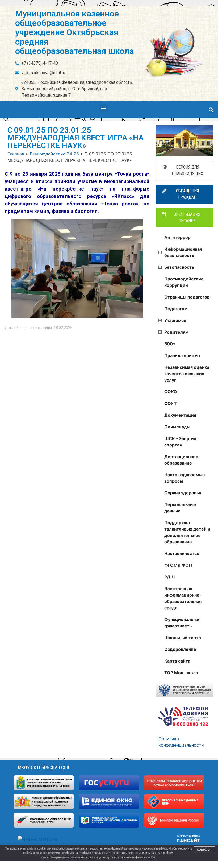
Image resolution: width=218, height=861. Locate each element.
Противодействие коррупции (184, 282)
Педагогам (175, 308)
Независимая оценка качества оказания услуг (186, 374)
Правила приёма (182, 355)
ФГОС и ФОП (178, 565)
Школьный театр (182, 637)
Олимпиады (177, 426)
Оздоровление (180, 649)
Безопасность (179, 267)
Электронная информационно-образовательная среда (183, 598)
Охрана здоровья (182, 492)
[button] (103, 108)
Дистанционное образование (181, 460)
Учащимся (175, 320)
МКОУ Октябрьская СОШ (44, 767)
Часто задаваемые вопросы (184, 478)
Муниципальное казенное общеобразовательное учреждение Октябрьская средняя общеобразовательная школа (74, 32)
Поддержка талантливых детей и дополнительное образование (187, 532)
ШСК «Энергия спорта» (180, 442)
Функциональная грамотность (182, 622)
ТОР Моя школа (181, 672)
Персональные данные (180, 508)
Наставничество (181, 553)
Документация (180, 415)
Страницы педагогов (186, 297)
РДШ (169, 576)
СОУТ (170, 403)
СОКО (170, 391)
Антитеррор (177, 237)
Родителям (176, 332)
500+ (170, 343)
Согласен (204, 849)
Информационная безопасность (183, 252)
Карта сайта (177, 661)
